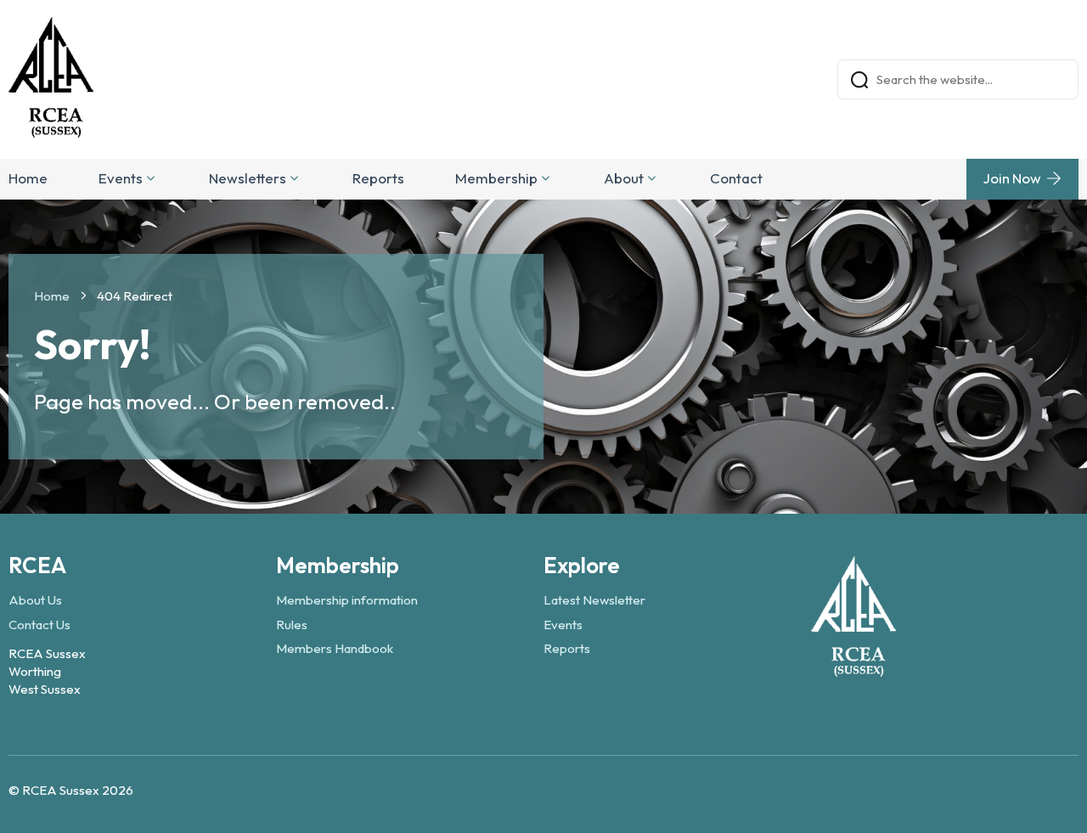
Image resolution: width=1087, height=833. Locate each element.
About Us (35, 600)
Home (28, 178)
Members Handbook (334, 648)
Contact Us (39, 624)
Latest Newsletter (594, 600)
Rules (291, 624)
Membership (496, 178)
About (624, 178)
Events (121, 178)
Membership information (347, 600)
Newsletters (247, 178)
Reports (378, 178)
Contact (736, 178)
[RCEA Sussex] (853, 669)
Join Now (1012, 178)
